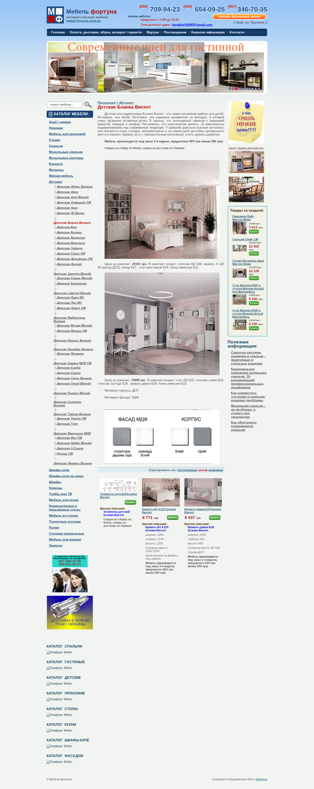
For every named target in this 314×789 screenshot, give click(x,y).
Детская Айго (67, 192)
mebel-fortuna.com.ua (83, 21)
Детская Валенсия (71, 237)
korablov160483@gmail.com (192, 24)
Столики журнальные (66, 533)
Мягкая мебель (61, 176)
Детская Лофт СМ (71, 308)
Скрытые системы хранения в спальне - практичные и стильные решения (248, 358)
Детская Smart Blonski (74, 383)
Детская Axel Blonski (73, 197)
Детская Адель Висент (75, 186)
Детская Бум (67, 227)
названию (215, 470)
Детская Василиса (71, 243)
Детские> (126, 102)
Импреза (261, 779)
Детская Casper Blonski (74, 278)
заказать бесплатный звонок (239, 16)
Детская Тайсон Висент (72, 414)
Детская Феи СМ (69, 438)
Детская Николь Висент (72, 340)
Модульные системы (66, 158)
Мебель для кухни (64, 500)
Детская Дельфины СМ (75, 259)
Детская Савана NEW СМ (72, 363)
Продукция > (108, 102)
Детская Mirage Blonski (74, 325)
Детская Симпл (69, 373)
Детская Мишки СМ (72, 331)
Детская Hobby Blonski (74, 443)
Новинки (56, 128)
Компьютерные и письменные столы (64, 507)
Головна (58, 32)
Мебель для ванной (65, 539)
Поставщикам (175, 32)
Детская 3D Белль (71, 213)
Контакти (237, 32)
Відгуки (153, 32)
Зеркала (55, 545)
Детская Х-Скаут (70, 448)
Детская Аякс (67, 208)
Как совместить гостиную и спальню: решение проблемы (248, 396)
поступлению (187, 470)
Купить (130, 502)
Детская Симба (68, 367)
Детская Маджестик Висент (69, 319)
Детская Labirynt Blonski (72, 293)
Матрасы (56, 170)
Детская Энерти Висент (73, 463)
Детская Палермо (70, 353)
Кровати (56, 164)
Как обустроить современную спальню (244, 426)
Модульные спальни (66, 152)
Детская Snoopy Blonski (72, 393)
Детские (55, 182)
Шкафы (55, 482)
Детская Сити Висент (74, 378)
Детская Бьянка (69, 232)
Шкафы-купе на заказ (66, 476)
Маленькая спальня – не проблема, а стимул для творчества (248, 411)
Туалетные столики (65, 521)
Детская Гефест (70, 248)
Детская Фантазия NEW (72, 433)
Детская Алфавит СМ (74, 202)
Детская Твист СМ (71, 418)
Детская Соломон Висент (67, 403)
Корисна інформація (208, 32)
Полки (54, 527)
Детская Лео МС (69, 303)
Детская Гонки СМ (71, 253)
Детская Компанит (72, 283)
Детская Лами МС (70, 297)
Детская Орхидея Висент (73, 349)
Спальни (56, 146)
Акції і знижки (60, 122)
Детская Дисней (69, 264)
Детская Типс (67, 424)
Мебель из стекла (63, 515)
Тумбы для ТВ (60, 494)
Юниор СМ (65, 453)
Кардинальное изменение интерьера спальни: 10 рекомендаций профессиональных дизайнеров (248, 378)
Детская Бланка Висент (72, 223)
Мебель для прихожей (67, 134)
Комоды (55, 488)
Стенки (54, 140)
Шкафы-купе (59, 470)
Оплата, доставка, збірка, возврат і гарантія (106, 32)
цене (201, 470)
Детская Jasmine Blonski (72, 274)
